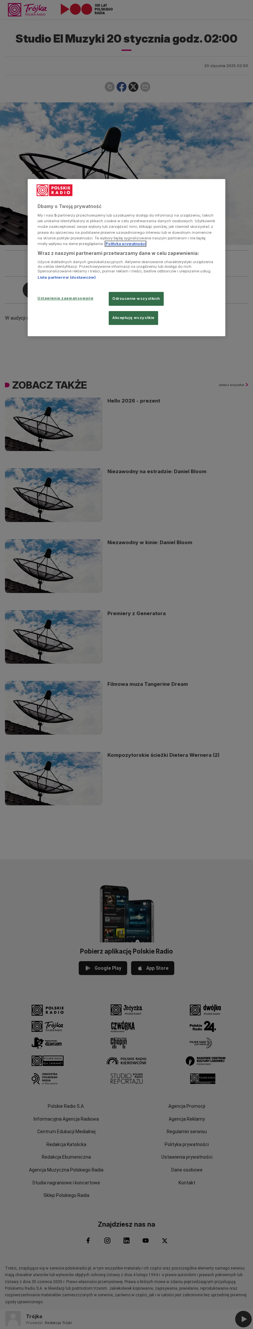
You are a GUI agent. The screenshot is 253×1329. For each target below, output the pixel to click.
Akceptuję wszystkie (133, 317)
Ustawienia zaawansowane (65, 298)
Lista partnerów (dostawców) (67, 277)
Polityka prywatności (125, 243)
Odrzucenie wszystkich (136, 298)
